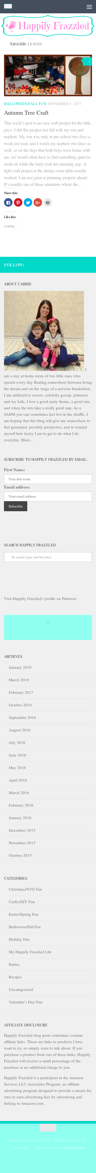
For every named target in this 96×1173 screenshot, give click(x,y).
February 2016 (21, 805)
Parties (14, 964)
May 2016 (17, 767)
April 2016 (18, 780)
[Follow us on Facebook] (82, 264)
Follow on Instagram (51, 632)
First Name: (14, 470)
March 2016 (19, 792)
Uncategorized (21, 989)
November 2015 (22, 842)
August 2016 (19, 729)
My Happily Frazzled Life (30, 951)
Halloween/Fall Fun (25, 103)
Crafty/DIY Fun (22, 901)
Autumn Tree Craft (26, 112)
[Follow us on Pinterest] (89, 264)
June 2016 (17, 755)
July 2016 (17, 742)
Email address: (17, 487)
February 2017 (21, 692)
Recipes (15, 976)
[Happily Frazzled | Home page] (9, 6)
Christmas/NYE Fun (25, 889)
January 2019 (20, 667)
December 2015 (22, 830)
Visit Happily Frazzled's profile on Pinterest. (40, 598)
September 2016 (22, 717)
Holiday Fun (19, 939)
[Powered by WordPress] (31, 1148)
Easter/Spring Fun (23, 914)
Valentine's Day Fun (25, 1001)
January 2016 (20, 817)
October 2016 (20, 704)
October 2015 (20, 855)
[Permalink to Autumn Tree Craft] (48, 75)
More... (27, 439)
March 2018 (19, 679)
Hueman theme (74, 1147)
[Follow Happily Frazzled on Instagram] (74, 264)
